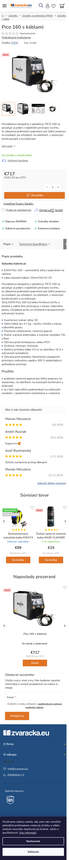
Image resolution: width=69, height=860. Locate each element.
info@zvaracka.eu (18, 769)
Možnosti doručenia (18, 160)
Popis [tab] (7, 244)
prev (4, 521)
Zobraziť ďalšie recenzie (51, 483)
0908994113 (16, 775)
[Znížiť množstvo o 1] (47, 187)
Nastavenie (33, 841)
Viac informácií (27, 833)
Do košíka (37, 195)
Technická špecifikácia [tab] (33, 244)
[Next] (64, 625)
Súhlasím (33, 852)
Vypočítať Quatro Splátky (18, 204)
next (65, 521)
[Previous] (4, 625)
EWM (14, 43)
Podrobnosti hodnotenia (16, 37)
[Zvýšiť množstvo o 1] (58, 187)
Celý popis (7, 146)
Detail (35, 663)
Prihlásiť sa (17, 716)
